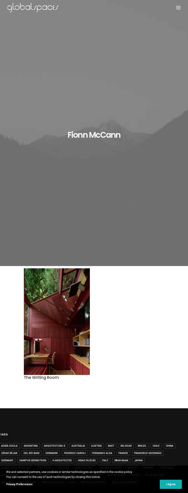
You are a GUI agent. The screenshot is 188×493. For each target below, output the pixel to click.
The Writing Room (41, 377)
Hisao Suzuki (87, 460)
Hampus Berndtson (32, 460)
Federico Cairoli (75, 453)
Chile (156, 445)
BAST (111, 445)
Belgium (126, 445)
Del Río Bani (31, 453)
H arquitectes (62, 460)
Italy (105, 460)
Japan (138, 460)
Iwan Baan (121, 460)
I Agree (171, 484)
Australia (78, 445)
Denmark (52, 453)
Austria (96, 445)
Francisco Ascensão (148, 453)
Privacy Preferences (19, 484)
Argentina (31, 445)
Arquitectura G (54, 445)
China (169, 445)
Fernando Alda (102, 453)
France (123, 453)
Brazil (142, 445)
